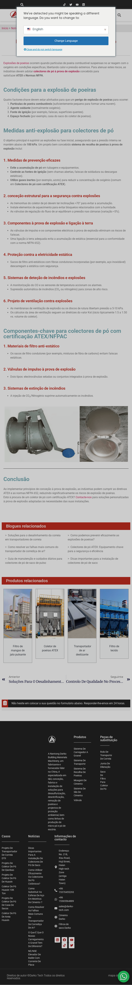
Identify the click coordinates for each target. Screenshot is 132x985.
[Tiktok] (64, 4)
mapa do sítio (116, 975)
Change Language (66, 40)
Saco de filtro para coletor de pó (104, 780)
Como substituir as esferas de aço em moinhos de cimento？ (36, 895)
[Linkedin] (83, 4)
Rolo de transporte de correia (105, 755)
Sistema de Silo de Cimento (80, 792)
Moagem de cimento (80, 782)
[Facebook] (64, 940)
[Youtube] (77, 4)
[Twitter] (71, 4)
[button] (22, 4)
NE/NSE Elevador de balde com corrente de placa (34, 958)
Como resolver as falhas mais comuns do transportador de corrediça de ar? (36, 917)
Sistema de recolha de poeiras (80, 772)
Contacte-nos (84, 497)
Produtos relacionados (27, 580)
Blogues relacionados (26, 526)
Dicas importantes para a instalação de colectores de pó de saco (35, 857)
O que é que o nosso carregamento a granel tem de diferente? (36, 939)
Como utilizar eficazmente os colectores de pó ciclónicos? (35, 877)
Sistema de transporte (80, 762)
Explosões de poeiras (16, 63)
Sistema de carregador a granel (81, 752)
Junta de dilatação (105, 765)
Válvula (78, 800)
